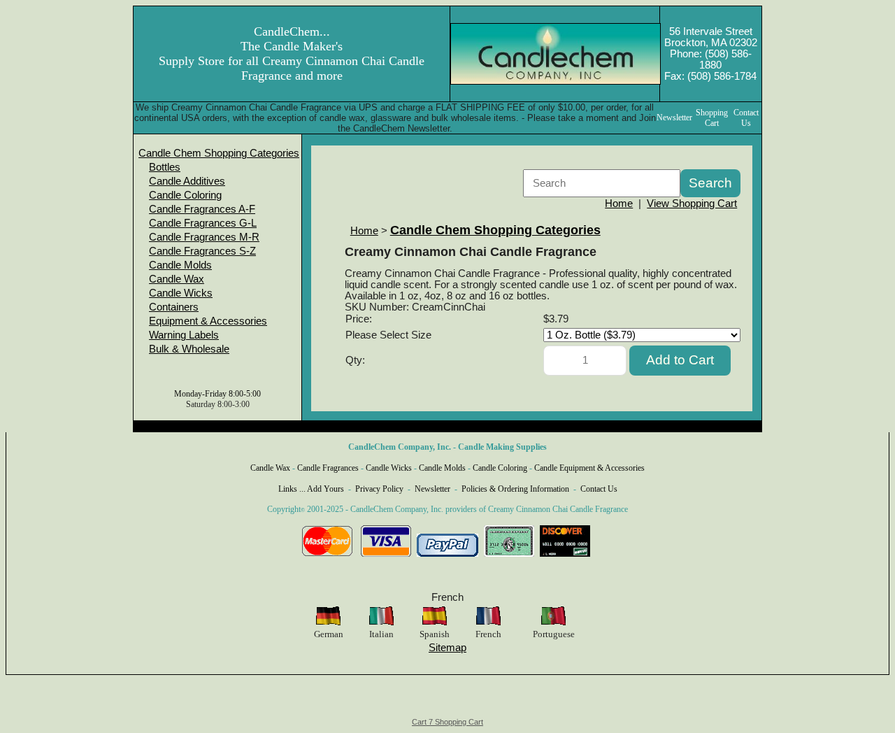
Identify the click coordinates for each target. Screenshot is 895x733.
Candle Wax (176, 279)
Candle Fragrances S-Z (202, 251)
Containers (174, 307)
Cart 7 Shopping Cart (447, 722)
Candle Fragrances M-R (204, 237)
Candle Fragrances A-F (202, 209)
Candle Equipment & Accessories (589, 468)
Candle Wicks (181, 293)
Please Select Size (388, 335)
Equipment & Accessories (208, 321)
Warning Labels (184, 335)
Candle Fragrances (328, 468)
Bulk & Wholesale (189, 349)
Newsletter (432, 489)
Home (619, 203)
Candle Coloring (185, 195)
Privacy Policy (379, 489)
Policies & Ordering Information (515, 489)
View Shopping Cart (692, 203)
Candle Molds (180, 265)
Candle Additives (187, 181)
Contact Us (598, 489)
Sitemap (447, 647)
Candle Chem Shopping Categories (218, 153)
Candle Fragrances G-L (203, 223)
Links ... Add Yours (311, 489)
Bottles (164, 167)
